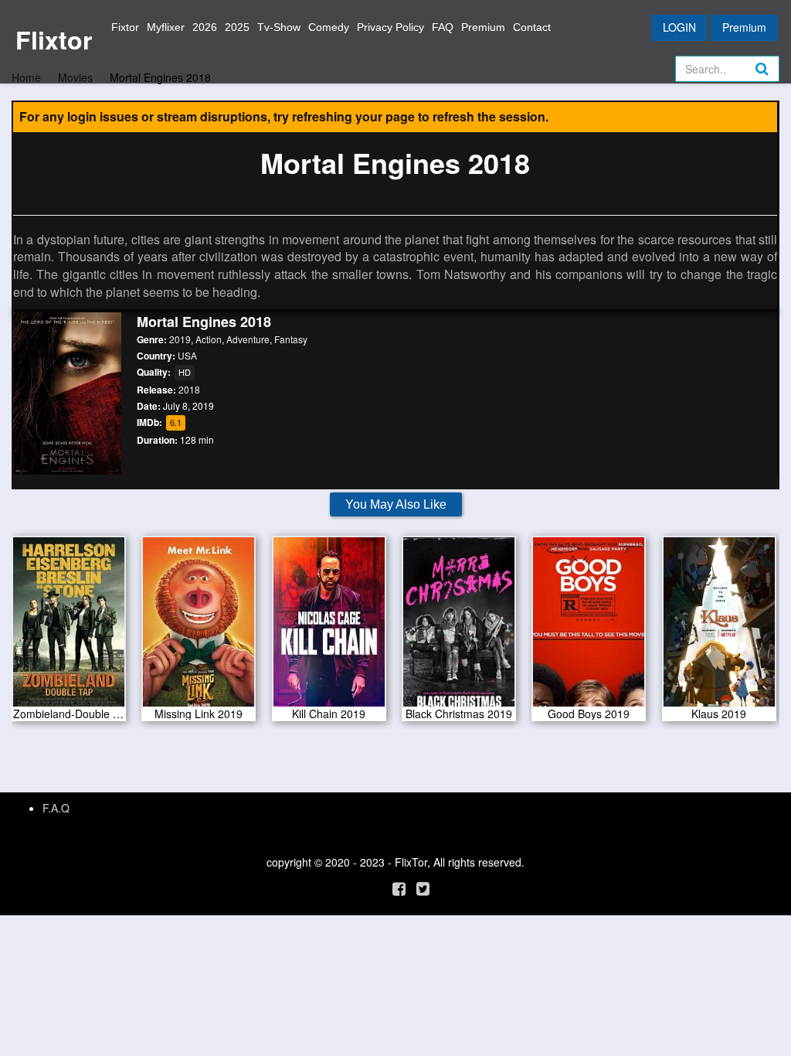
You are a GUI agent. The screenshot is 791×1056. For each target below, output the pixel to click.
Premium (483, 27)
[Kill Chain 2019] (329, 627)
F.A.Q (56, 808)
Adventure (248, 339)
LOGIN (679, 27)
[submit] (778, 81)
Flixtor (53, 39)
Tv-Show (278, 27)
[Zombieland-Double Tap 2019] (68, 627)
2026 (204, 27)
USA (187, 355)
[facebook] (399, 888)
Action (208, 339)
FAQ (442, 27)
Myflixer (166, 27)
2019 (180, 339)
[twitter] (422, 888)
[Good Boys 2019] (588, 627)
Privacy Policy (390, 27)
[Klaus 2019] (719, 627)
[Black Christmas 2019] (458, 627)
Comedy (328, 27)
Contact (532, 27)
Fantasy (290, 339)
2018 (189, 389)
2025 (237, 27)
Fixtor (125, 27)
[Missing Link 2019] (198, 627)
